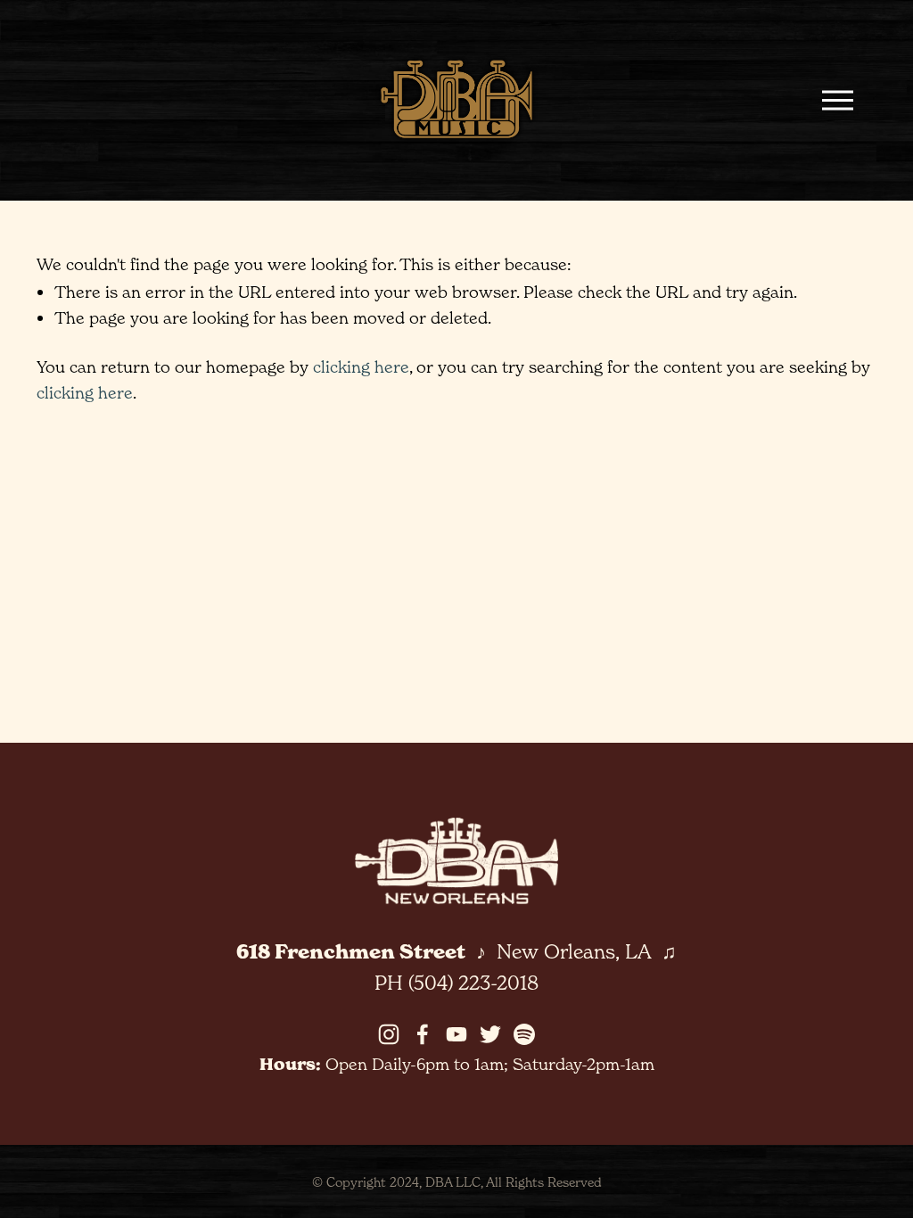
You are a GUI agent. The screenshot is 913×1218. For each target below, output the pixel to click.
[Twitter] (490, 1034)
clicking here (361, 366)
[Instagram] (388, 1034)
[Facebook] (422, 1034)
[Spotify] (524, 1034)
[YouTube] (456, 1034)
